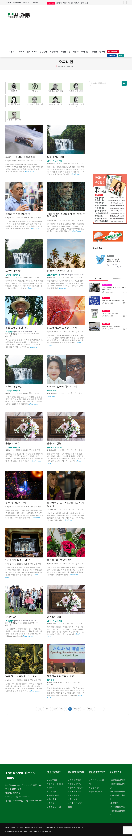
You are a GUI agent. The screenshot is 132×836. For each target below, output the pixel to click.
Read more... (30, 171)
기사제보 (35, 2)
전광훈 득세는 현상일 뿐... (18, 213)
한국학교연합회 (76, 787)
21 (79, 709)
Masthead (53, 780)
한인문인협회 (75, 780)
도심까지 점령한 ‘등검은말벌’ (20, 156)
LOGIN (8, 2)
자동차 (76, 52)
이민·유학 (54, 52)
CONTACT (27, 2)
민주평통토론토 (118, 807)
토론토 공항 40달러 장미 (59, 559)
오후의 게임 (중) (13, 270)
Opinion (110, 255)
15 (52, 709)
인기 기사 (98, 278)
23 (89, 709)
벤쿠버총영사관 (118, 791)
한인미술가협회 (76, 799)
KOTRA (114, 803)
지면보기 (12, 52)
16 (56, 709)
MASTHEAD (17, 2)
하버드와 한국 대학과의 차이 (62, 386)
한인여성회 (74, 795)
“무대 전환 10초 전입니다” (18, 560)
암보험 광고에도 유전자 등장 (62, 327)
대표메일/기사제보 (12, 793)
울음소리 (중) (54, 443)
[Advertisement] (82, 27)
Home (60, 66)
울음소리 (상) (54, 616)
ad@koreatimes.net (33, 801)
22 (84, 709)
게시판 (94, 52)
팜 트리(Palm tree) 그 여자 (60, 270)
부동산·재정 (65, 52)
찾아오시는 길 (55, 807)
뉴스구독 (114, 51)
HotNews (106, 297)
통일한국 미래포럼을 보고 (60, 676)
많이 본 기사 (117, 278)
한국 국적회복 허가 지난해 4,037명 (113, 300)
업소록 (102, 52)
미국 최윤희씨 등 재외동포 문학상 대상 (72, 3)
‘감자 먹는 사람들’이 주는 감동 (21, 676)
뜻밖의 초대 (11, 616)
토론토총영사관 (118, 780)
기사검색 (111, 56)
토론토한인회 (75, 791)
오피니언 (85, 52)
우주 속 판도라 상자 (15, 502)
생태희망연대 (96, 791)
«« (33, 709)
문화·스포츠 (32, 52)
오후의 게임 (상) (13, 386)
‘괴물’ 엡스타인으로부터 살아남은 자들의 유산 (66, 215)
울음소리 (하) (12, 443)
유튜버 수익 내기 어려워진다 (111, 326)
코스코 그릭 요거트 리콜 (110, 313)
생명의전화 (95, 787)
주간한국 (43, 52)
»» (103, 709)
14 (47, 709)
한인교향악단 (75, 784)
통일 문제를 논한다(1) (16, 327)
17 (61, 709)
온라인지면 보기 (56, 784)
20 (75, 709)
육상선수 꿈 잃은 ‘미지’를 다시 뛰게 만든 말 (65, 504)
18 (65, 709)
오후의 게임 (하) (55, 156)
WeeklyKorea (107, 285)
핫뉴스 (21, 52)
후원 (121, 56)
